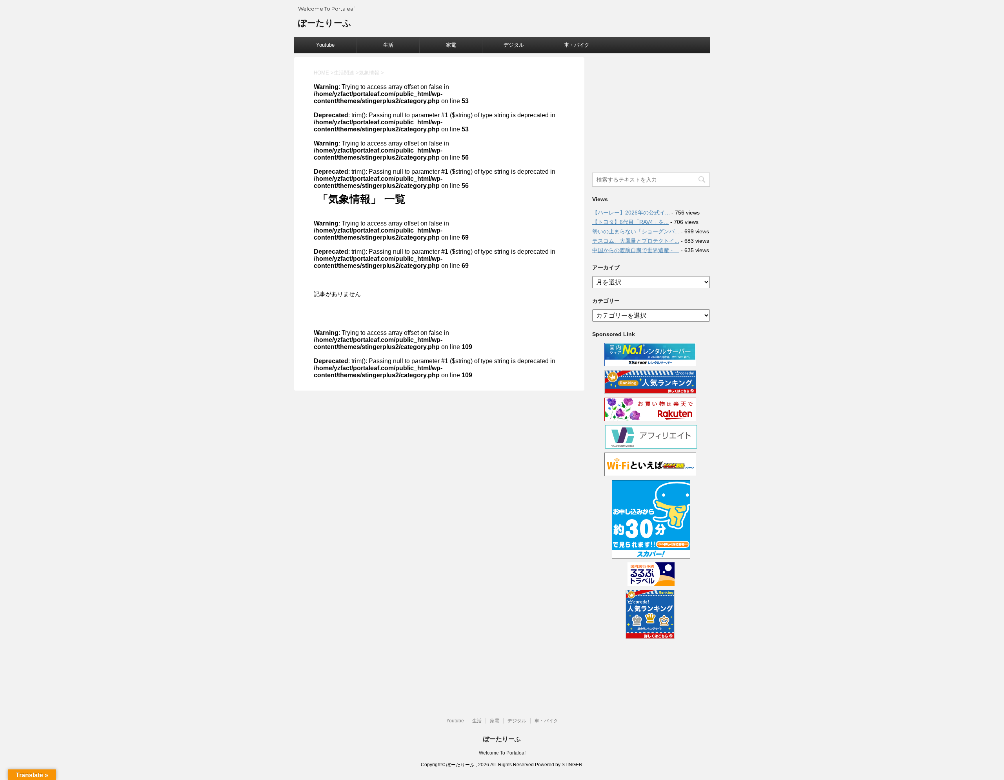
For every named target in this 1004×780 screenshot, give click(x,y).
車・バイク (576, 45)
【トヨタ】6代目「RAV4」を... (630, 222)
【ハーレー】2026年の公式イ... (631, 212)
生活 (388, 45)
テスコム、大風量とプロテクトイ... (635, 241)
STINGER (572, 764)
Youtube (325, 45)
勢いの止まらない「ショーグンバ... (635, 231)
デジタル (514, 45)
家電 (451, 45)
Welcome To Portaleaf (502, 753)
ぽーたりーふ (324, 23)
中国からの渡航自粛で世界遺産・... (635, 250)
